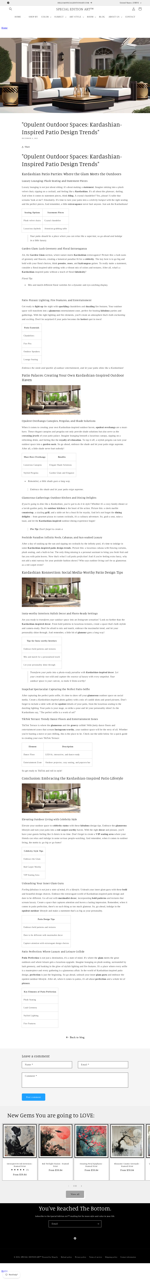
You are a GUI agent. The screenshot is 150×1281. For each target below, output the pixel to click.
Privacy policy (80, 1257)
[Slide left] (68, 1186)
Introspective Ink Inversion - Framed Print (20, 1164)
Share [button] (27, 147)
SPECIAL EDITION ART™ (31, 1257)
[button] (10, 9)
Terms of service (95, 1257)
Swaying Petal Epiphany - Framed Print (91, 1164)
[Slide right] (81, 1186)
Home (4, 28)
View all (75, 1194)
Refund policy (66, 1257)
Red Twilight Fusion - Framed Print (55, 1164)
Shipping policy (111, 1257)
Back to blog (77, 1037)
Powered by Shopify (50, 1257)
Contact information (128, 1257)
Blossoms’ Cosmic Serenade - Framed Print (127, 1164)
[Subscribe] (98, 1223)
